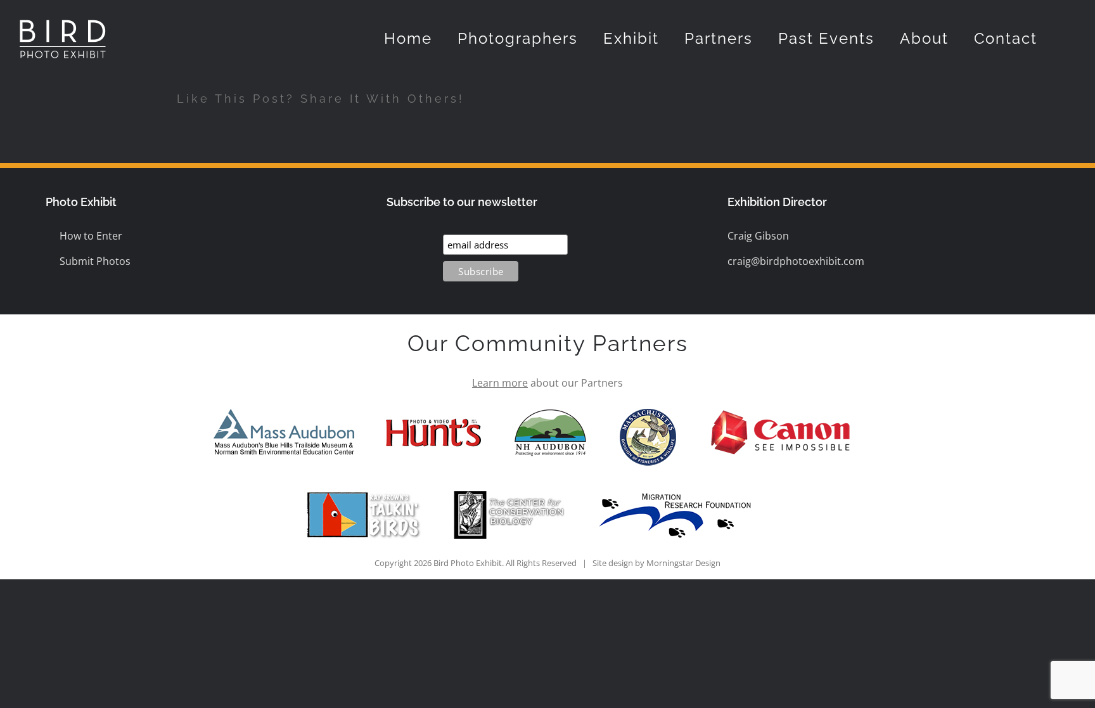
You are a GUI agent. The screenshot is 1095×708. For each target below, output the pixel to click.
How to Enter (91, 236)
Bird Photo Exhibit (467, 563)
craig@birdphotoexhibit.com (795, 261)
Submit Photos (95, 261)
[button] (1069, 38)
